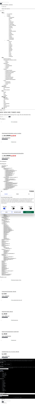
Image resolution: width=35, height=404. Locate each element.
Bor (9, 19)
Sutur (4, 214)
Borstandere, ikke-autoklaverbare (10, 179)
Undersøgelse (6, 238)
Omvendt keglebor (4, 272)
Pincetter (5, 233)
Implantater (10, 26)
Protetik (10, 32)
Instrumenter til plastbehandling (8, 230)
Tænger (5, 215)
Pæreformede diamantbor (9, 78)
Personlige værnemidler (12, 31)
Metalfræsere (4, 267)
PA (4, 246)
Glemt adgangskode (6, 105)
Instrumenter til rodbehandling (8, 256)
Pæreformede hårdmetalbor (9, 187)
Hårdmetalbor (6, 63)
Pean (4, 222)
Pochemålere (5, 234)
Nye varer (9, 13)
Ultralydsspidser (11, 39)
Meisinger (10, 48)
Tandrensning (6, 247)
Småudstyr (10, 36)
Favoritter (6, 97)
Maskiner (3, 241)
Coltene (10, 43)
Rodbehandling (11, 34)
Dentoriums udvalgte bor (7, 58)
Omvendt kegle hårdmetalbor (9, 186)
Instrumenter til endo (7, 227)
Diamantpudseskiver (5, 268)
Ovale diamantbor (8, 74)
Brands (8, 40)
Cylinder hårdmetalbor (8, 65)
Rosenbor (3, 273)
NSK (10, 51)
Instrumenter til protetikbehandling (9, 253)
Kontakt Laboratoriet (7, 89)
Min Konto (4, 96)
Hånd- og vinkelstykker (12, 25)
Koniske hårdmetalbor (8, 184)
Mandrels (5, 85)
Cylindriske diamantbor (8, 70)
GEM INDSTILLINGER (17, 212)
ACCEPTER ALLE (28, 212)
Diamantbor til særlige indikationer (10, 71)
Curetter (5, 224)
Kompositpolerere (8, 82)
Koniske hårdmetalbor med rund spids (10, 185)
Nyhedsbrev (5, 95)
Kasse (4, 101)
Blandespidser (6, 251)
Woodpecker (11, 56)
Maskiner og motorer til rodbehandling (9, 258)
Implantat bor (5, 221)
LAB (10, 28)
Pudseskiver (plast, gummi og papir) (7, 270)
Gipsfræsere (7, 66)
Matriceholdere (6, 232)
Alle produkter (4, 165)
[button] (2, 10)
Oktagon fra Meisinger (5, 243)
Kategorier (8, 16)
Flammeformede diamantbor (9, 72)
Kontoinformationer (6, 103)
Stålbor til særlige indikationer (6, 274)
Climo (10, 42)
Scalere (5, 235)
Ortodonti (3, 244)
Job (4, 88)
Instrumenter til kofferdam (7, 229)
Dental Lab (4, 86)
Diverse (10, 20)
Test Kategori (4, 263)
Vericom (10, 55)
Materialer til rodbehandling (8, 259)
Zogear (10, 54)
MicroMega (10, 49)
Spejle (4, 236)
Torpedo (6, 176)
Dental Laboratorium (7, 87)
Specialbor (7, 62)
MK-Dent (10, 50)
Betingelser (4, 375)
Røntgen (10, 35)
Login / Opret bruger (5, 364)
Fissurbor (3, 271)
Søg (0, 3)
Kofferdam (5, 257)
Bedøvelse (10, 18)
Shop (3, 12)
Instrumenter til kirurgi (7, 228)
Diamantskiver (4, 269)
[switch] (13, 208)
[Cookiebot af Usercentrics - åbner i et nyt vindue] (30, 191)
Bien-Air (10, 41)
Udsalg (3, 264)
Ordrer (5, 102)
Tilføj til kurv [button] (5, 139)
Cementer (5, 252)
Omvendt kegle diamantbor (9, 77)
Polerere (5, 80)
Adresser (5, 104)
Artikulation (5, 218)
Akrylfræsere (7, 64)
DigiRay (10, 47)
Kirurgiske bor (6, 188)
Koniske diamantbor (8, 73)
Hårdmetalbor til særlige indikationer (10, 183)
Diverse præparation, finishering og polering (10, 59)
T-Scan (3, 262)
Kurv (4, 100)
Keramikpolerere (7, 81)
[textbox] (17, 393)
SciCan (3, 388)
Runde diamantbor (8, 175)
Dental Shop (4, 373)
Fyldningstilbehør (11, 24)
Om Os (5, 94)
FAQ (4, 93)
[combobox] (17, 393)
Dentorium (3, 383)
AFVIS (6, 212)
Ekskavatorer (5, 225)
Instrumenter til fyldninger (5, 239)
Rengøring (10, 33)
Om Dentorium (4, 374)
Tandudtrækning (6, 216)
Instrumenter (11, 27)
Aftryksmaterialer (11, 17)
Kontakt (3, 376)
